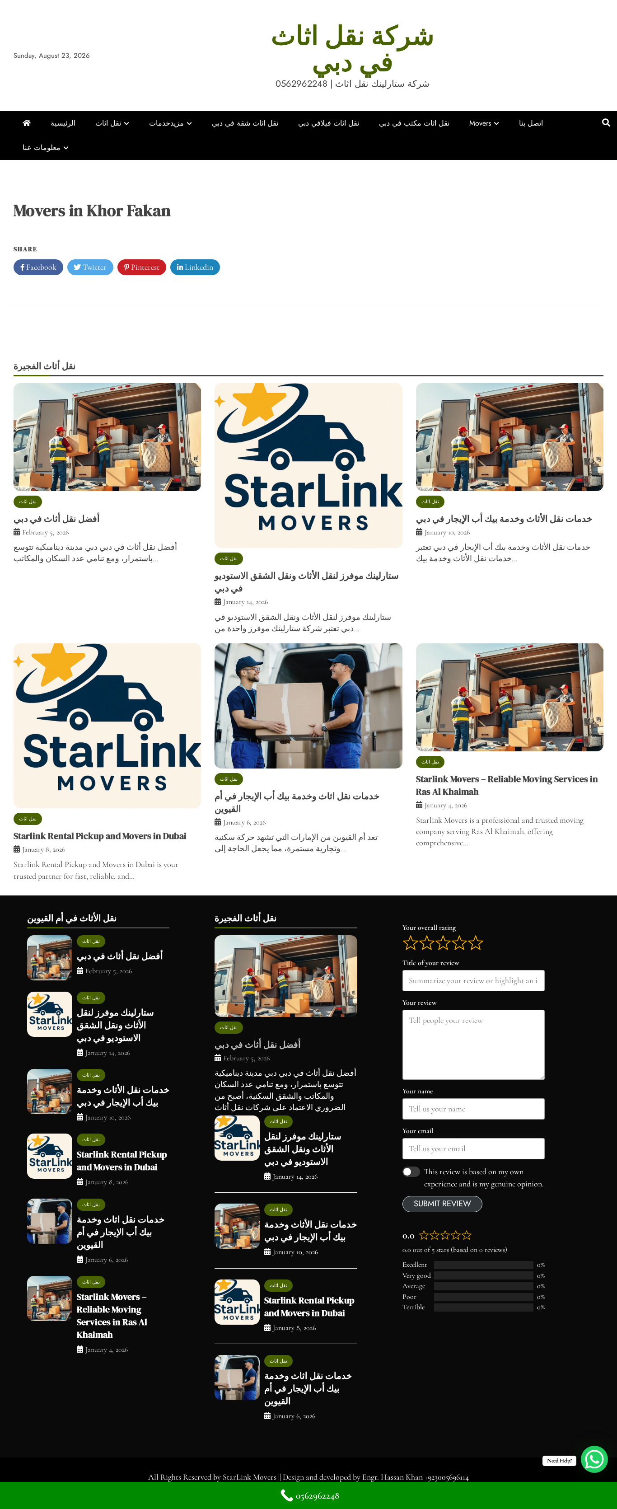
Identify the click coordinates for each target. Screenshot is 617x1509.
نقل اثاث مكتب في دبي (414, 123)
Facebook (40, 267)
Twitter (94, 267)
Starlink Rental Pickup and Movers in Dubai (100, 835)
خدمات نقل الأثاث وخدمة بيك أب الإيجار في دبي (504, 518)
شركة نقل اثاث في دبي (353, 49)
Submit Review (442, 1203)
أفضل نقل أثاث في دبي (57, 518)
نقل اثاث (108, 123)
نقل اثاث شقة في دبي (245, 123)
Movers (480, 123)
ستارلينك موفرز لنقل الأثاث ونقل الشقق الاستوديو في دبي (115, 1025)
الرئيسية (63, 123)
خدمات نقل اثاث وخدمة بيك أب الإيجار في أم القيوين (120, 1232)
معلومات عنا (42, 147)
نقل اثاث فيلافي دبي (328, 123)
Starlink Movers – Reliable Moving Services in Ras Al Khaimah (112, 1315)
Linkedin (198, 267)
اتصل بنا (531, 123)
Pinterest (144, 267)
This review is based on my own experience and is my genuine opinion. (484, 1178)
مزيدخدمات (166, 123)
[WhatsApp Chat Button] (594, 1459)
